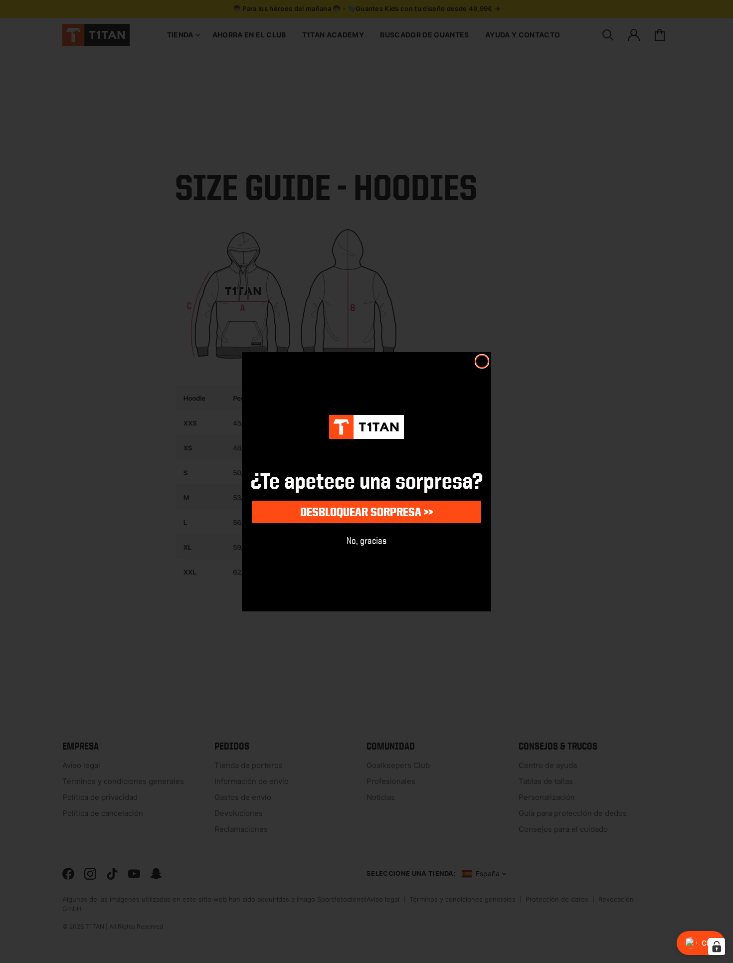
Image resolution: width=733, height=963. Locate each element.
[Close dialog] (482, 361)
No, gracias (366, 540)
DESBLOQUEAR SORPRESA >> (366, 512)
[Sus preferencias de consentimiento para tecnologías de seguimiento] (716, 946)
